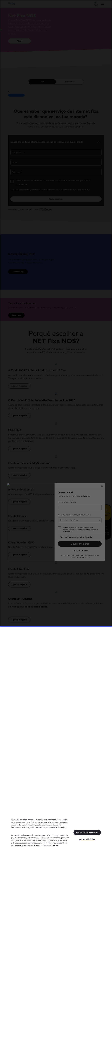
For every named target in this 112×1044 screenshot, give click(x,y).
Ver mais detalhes (87, 839)
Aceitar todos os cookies (87, 832)
